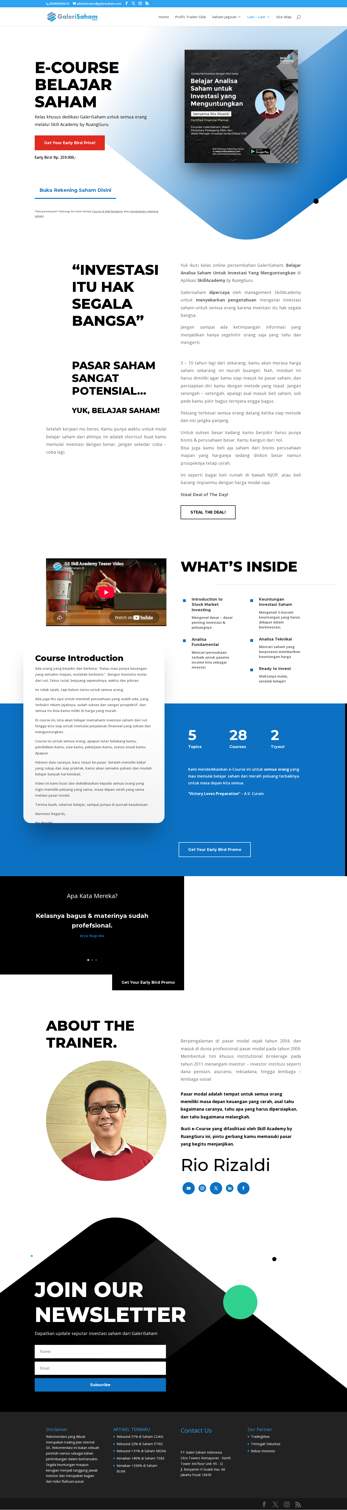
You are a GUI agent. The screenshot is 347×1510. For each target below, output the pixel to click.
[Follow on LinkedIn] (229, 1188)
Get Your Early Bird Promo (214, 849)
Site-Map (284, 17)
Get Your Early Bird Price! (69, 143)
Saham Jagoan (224, 17)
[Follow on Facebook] (243, 1188)
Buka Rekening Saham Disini (75, 190)
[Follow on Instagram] (202, 1188)
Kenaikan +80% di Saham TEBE (141, 1458)
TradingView (260, 1436)
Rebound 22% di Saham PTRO (140, 1444)
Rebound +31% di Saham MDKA (141, 1451)
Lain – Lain (256, 17)
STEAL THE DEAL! (208, 512)
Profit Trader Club (190, 17)
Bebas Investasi (263, 1451)
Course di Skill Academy (107, 211)
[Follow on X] (216, 1188)
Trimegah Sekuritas (265, 1444)
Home (164, 17)
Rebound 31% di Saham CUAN (140, 1436)
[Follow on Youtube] (188, 1188)
